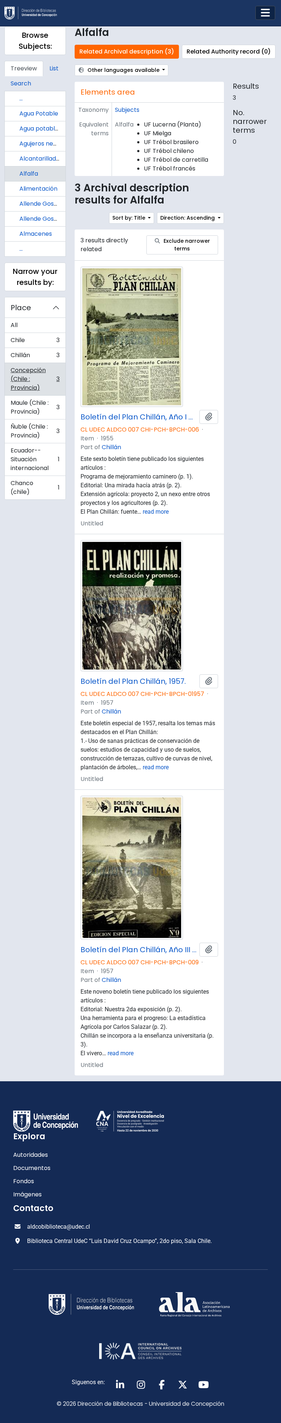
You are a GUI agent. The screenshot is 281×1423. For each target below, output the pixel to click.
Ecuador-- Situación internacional (35, 459)
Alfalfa (28, 173)
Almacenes (35, 234)
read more (156, 511)
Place (21, 307)
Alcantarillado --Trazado (55, 158)
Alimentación (38, 188)
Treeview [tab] (24, 68)
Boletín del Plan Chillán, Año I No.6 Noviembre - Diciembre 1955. (138, 416)
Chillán (35, 357)
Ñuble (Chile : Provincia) (35, 431)
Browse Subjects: (35, 40)
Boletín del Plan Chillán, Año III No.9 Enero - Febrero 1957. (138, 949)
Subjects (127, 110)
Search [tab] (21, 83)
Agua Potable (38, 113)
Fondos (23, 1181)
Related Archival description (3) (126, 51)
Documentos (31, 1168)
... (21, 98)
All (14, 325)
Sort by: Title (129, 217)
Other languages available (123, 70)
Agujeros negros (42, 143)
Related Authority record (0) (229, 51)
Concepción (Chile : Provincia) (35, 379)
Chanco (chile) (35, 487)
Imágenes (27, 1194)
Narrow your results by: (35, 276)
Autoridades (30, 1155)
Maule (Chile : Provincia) (35, 407)
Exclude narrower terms (186, 244)
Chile (35, 342)
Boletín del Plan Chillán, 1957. (133, 681)
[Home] (33, 13)
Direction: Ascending (188, 217)
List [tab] (54, 68)
